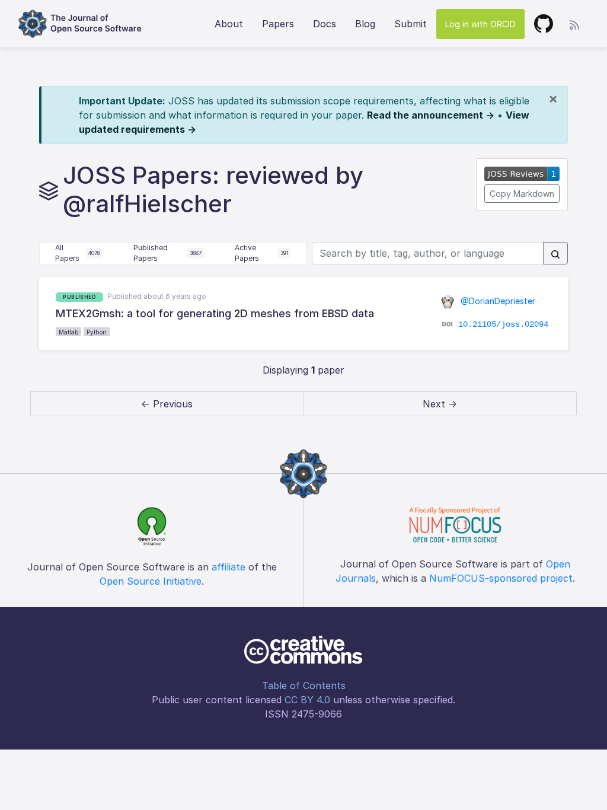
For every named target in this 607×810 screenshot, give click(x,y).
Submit (410, 24)
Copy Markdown (522, 194)
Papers (278, 24)
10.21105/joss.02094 (503, 324)
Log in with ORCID (480, 24)
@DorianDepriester (496, 301)
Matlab (68, 332)
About (229, 24)
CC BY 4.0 (307, 700)
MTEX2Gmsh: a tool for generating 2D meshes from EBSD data (215, 313)
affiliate (228, 567)
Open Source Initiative (151, 581)
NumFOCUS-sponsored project (501, 578)
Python (97, 332)
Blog (365, 24)
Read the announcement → (430, 115)
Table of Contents (304, 685)
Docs (324, 24)
